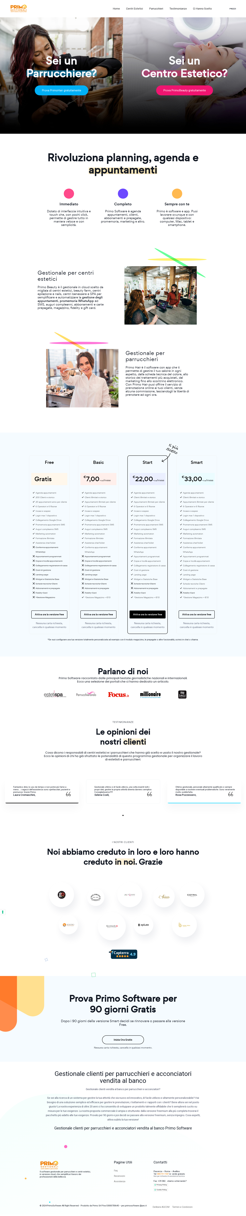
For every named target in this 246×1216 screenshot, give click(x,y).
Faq (116, 1170)
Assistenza (119, 1181)
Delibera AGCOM (161, 1207)
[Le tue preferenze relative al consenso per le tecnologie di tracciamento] (2, 912)
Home (116, 8)
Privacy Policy (161, 1185)
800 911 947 (163, 1174)
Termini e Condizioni (182, 1207)
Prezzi (232, 9)
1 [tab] (123, 815)
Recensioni (119, 1176)
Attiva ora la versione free (49, 614)
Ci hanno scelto (202, 8)
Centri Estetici (135, 8)
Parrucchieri (156, 8)
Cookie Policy (161, 1190)
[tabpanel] (42, 791)
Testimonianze (178, 8)
